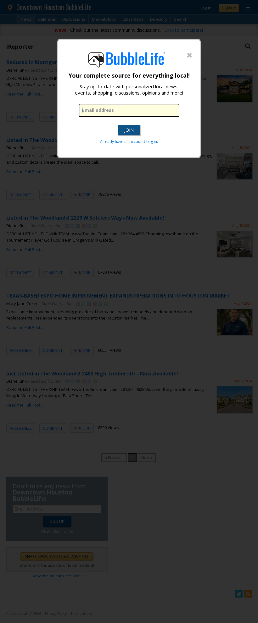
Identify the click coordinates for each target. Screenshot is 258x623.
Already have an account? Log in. (129, 141)
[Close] (189, 55)
